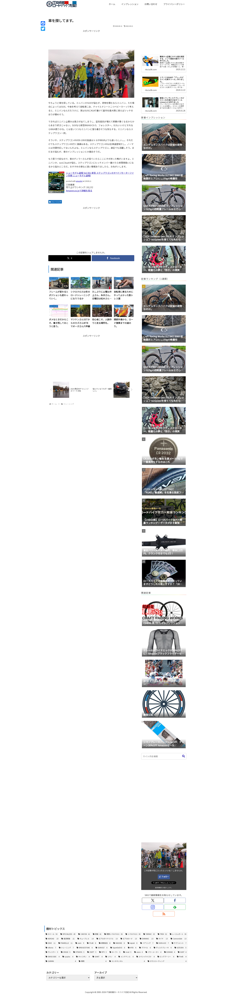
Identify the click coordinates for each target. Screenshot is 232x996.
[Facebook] (43, 23)
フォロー (165, 876)
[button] (183, 756)
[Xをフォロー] (153, 900)
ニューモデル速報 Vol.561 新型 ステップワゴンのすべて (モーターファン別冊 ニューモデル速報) (100, 174)
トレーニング (56, 202)
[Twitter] (43, 28)
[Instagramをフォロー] (153, 907)
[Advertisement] (91, 39)
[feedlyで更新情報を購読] (175, 907)
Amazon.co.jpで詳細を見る (79, 190)
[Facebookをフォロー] (175, 900)
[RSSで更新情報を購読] (164, 913)
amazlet (79, 181)
